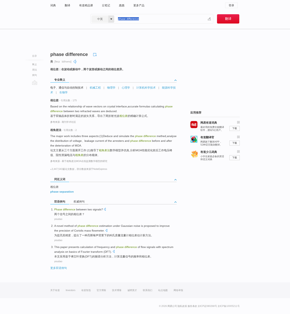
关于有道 (55, 290)
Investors (70, 290)
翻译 (67, 5)
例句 (34, 75)
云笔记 (106, 5)
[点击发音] (105, 210)
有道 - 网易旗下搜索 (66, 19)
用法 (34, 69)
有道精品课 (86, 5)
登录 (231, 5)
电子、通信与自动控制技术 (66, 87)
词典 (53, 5)
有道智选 (86, 290)
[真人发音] (75, 61)
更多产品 (138, 5)
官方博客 (101, 290)
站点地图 (163, 290)
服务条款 (192, 306)
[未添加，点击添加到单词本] (95, 54)
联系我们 (147, 290)
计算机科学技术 (146, 87)
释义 (34, 64)
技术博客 (117, 290)
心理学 (126, 87)
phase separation (62, 191)
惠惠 (121, 5)
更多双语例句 (58, 268)
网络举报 (178, 290)
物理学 (111, 87)
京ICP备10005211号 (229, 306)
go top (34, 82)
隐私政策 (182, 306)
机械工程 (95, 87)
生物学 (63, 92)
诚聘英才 (132, 290)
